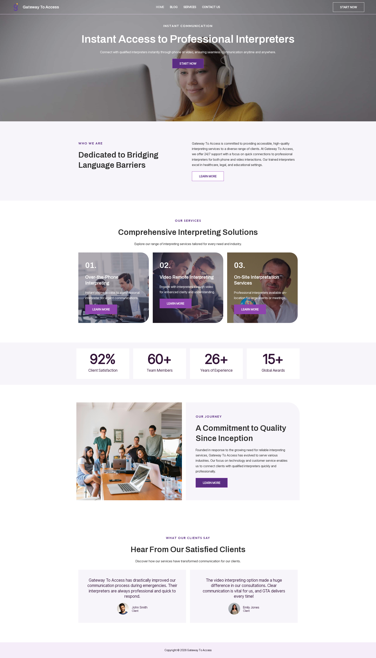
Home (160, 7)
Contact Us (211, 7)
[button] (348, 7)
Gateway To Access (41, 7)
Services (189, 7)
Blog (174, 7)
